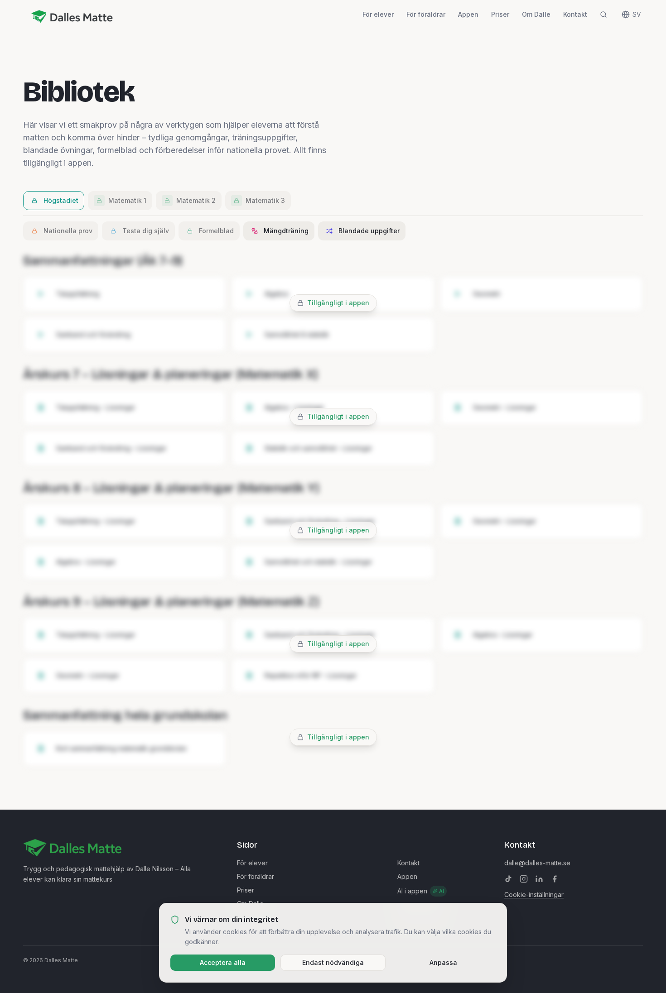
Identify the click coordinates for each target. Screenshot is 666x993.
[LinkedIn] (539, 879)
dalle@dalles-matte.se (537, 863)
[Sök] (603, 14)
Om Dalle (536, 14)
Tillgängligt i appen (338, 303)
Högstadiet (60, 200)
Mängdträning (286, 231)
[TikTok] (508, 879)
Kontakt (575, 14)
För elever (378, 14)
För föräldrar (425, 14)
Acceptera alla (223, 962)
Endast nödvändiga (333, 962)
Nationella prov (67, 231)
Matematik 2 (196, 200)
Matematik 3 (265, 200)
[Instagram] (524, 879)
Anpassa (443, 962)
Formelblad (216, 231)
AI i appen (420, 891)
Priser (500, 14)
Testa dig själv (145, 231)
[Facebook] (554, 879)
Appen (468, 14)
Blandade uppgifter (369, 231)
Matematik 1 (127, 200)
